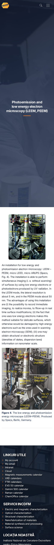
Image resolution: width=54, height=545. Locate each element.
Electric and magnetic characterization (26, 509)
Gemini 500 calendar (16, 489)
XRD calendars (13, 478)
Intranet (9, 467)
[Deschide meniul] (48, 5)
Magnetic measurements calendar (23, 474)
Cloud (8, 471)
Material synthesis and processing (23, 523)
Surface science (14, 527)
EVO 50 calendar (14, 485)
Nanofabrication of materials (21, 520)
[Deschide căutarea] (41, 5)
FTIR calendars (13, 481)
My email (10, 463)
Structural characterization (19, 516)
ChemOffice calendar (16, 496)
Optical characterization (18, 512)
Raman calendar (14, 492)
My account (11, 460)
